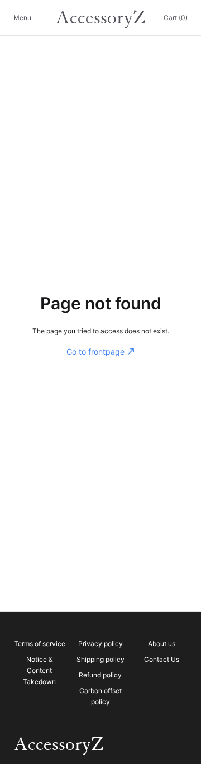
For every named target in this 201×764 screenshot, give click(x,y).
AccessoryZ (100, 18)
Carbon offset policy (100, 696)
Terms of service (39, 643)
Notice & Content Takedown (39, 670)
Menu (22, 17)
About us (161, 643)
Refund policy (100, 675)
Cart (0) (176, 17)
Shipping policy (100, 659)
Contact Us (161, 659)
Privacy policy (100, 643)
